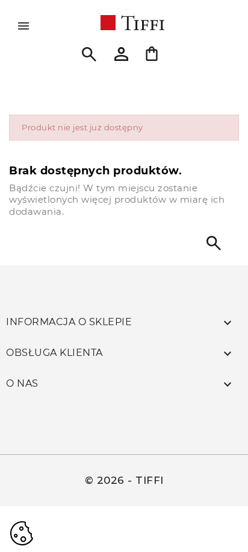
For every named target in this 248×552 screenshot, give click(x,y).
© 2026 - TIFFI (124, 480)
